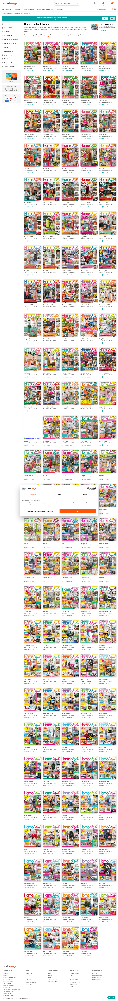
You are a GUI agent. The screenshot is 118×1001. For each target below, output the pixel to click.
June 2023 (65, 339)
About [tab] (85, 494)
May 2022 (65, 441)
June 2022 (46, 441)
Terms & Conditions (8, 991)
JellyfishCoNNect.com (98, 979)
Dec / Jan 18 (46, 781)
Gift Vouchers (8, 59)
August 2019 (84, 645)
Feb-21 (64, 543)
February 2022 (28, 475)
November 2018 (48, 713)
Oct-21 (83, 475)
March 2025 (28, 203)
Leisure (60, 9)
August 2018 (103, 713)
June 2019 (27, 679)
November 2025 (48, 134)
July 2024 (84, 237)
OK (78, 511)
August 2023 (28, 339)
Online (49, 977)
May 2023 (102, 339)
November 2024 (104, 203)
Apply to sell (73, 984)
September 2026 (29, 66)
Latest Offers (8, 55)
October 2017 (85, 781)
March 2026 (65, 100)
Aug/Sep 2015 (47, 951)
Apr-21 (26, 543)
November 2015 (104, 917)
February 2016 (66, 917)
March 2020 (65, 611)
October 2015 (28, 951)
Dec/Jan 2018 (28, 713)
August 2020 (85, 577)
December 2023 (48, 305)
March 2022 (103, 441)
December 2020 (104, 543)
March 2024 (84, 271)
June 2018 (46, 747)
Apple (49, 973)
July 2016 (65, 883)
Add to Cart (31, 70)
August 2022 (103, 407)
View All (11, 81)
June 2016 (84, 883)
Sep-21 (101, 475)
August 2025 (103, 134)
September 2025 (86, 134)
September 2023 (104, 305)
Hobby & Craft (28, 9)
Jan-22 (45, 475)
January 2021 (85, 543)
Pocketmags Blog (8, 981)
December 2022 (29, 407)
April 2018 (84, 747)
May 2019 (46, 679)
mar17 (26, 849)
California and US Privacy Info (11, 989)
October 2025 (66, 134)
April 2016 (27, 917)
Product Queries (74, 973)
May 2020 (102, 577)
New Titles (6, 975)
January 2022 (85, 373)
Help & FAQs (29, 973)
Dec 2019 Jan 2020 (105, 611)
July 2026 (65, 66)
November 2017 (66, 781)
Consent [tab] (33, 494)
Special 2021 (103, 509)
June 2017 (65, 815)
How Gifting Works (31, 982)
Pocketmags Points (53, 979)
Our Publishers (7, 983)
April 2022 (84, 441)
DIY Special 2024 (67, 271)
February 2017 (47, 849)
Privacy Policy (7, 987)
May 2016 (102, 883)
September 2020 (67, 577)
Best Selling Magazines (9, 977)
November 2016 (85, 849)
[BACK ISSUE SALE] (51, 64)
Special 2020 (28, 611)
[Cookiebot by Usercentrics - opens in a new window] (88, 488)
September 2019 (67, 645)
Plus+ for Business (8, 985)
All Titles (5, 973)
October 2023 (85, 305)
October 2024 (28, 237)
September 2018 (86, 713)
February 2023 (66, 373)
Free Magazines (7, 979)
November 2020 (29, 577)
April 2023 (27, 373)
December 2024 (86, 203)
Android (50, 975)
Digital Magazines (52, 981)
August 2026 (47, 66)
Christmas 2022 (104, 373)
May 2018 (65, 747)
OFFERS (17, 9)
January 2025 (66, 203)
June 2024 (102, 237)
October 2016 (103, 849)
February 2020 (85, 611)
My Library (7, 32)
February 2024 (103, 271)
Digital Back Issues (25, 13)
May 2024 (27, 271)
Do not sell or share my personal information (40, 511)
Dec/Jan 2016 (66, 849)
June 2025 (46, 168)
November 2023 (67, 305)
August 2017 (28, 815)
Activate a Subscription (11, 63)
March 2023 (46, 373)
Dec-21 (64, 475)
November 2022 (48, 407)
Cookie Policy (7, 993)
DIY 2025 (102, 168)
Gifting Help (29, 984)
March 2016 (46, 917)
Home (6, 24)
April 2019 (65, 679)
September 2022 (86, 407)
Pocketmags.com (97, 975)
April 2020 (46, 611)
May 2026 (102, 66)
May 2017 (83, 815)
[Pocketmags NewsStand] (10, 3)
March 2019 (84, 679)
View (25, 70)
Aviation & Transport (45, 9)
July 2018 (27, 747)
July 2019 (102, 645)
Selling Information (75, 982)
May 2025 (65, 168)
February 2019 (103, 679)
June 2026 (84, 66)
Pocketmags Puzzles (11, 39)
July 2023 (46, 339)
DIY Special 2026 (48, 100)
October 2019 (47, 645)
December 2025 (29, 134)
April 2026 (27, 100)
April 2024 (46, 271)
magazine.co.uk (96, 977)
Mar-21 (45, 543)
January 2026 (103, 100)
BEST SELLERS (6, 9)
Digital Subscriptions (7, 13)
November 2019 (29, 645)
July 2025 (27, 168)
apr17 (101, 815)
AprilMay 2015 (85, 951)
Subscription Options (44, 37)
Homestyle (16, 13)
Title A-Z (7, 47)
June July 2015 (66, 951)
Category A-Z (8, 51)
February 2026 (85, 100)
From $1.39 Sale (9, 28)
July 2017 (46, 815)
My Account (8, 35)
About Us (94, 973)
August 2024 (66, 237)
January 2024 (28, 305)
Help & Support (9, 67)
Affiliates (72, 975)
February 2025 (47, 203)
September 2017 (104, 781)
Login (71, 986)
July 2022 (27, 441)
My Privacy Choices (8, 995)
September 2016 (29, 883)
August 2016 (47, 883)
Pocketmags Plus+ (10, 43)
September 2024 (48, 237)
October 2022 (66, 407)
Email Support (29, 975)
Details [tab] (59, 494)
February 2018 (28, 781)
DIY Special (84, 339)
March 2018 (103, 747)
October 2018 (66, 713)
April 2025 (84, 168)
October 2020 (47, 577)
